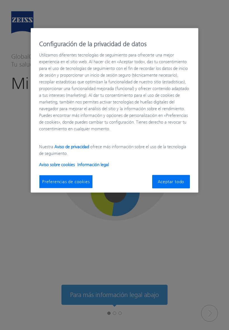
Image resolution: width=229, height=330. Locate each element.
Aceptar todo (171, 181)
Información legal (93, 164)
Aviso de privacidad (71, 146)
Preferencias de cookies (66, 181)
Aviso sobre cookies (57, 164)
